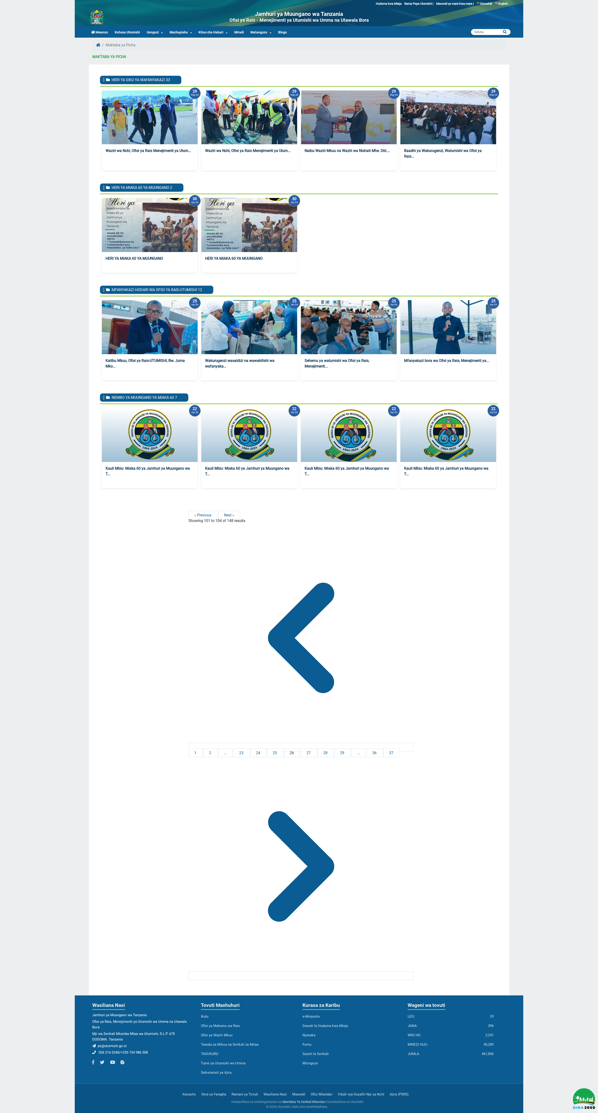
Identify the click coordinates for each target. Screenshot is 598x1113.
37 (391, 753)
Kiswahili (485, 3)
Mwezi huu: (418, 1044)
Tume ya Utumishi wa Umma (223, 1063)
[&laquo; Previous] (301, 747)
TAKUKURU (209, 1054)
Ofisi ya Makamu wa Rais (220, 1026)
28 (325, 753)
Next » (229, 515)
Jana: (413, 1026)
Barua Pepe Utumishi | (418, 3)
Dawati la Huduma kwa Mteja (325, 1026)
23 (241, 753)
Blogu (282, 32)
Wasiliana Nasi (275, 1094)
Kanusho (189, 1094)
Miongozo (310, 1063)
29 (342, 753)
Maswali (298, 1094)
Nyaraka (309, 1035)
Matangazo (258, 32)
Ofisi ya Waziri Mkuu (216, 1035)
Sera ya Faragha (213, 1094)
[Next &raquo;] (301, 975)
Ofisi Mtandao (321, 1094)
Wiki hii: (414, 1035)
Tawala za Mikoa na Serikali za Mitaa (230, 1044)
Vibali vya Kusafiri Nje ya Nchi (361, 1094)
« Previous (203, 515)
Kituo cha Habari (211, 32)
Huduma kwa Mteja (389, 3)
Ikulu (204, 1016)
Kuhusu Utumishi (127, 32)
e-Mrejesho (311, 1016)
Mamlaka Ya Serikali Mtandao (303, 1102)
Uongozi (153, 32)
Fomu (307, 1044)
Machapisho (179, 32)
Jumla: (414, 1054)
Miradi (239, 32)
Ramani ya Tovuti (244, 1094)
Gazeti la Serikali (316, 1054)
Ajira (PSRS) (399, 1094)
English (503, 3)
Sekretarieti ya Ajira (216, 1072)
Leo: (411, 1016)
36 (374, 753)
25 (275, 753)
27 (309, 753)
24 (258, 753)
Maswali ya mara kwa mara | (455, 3)
